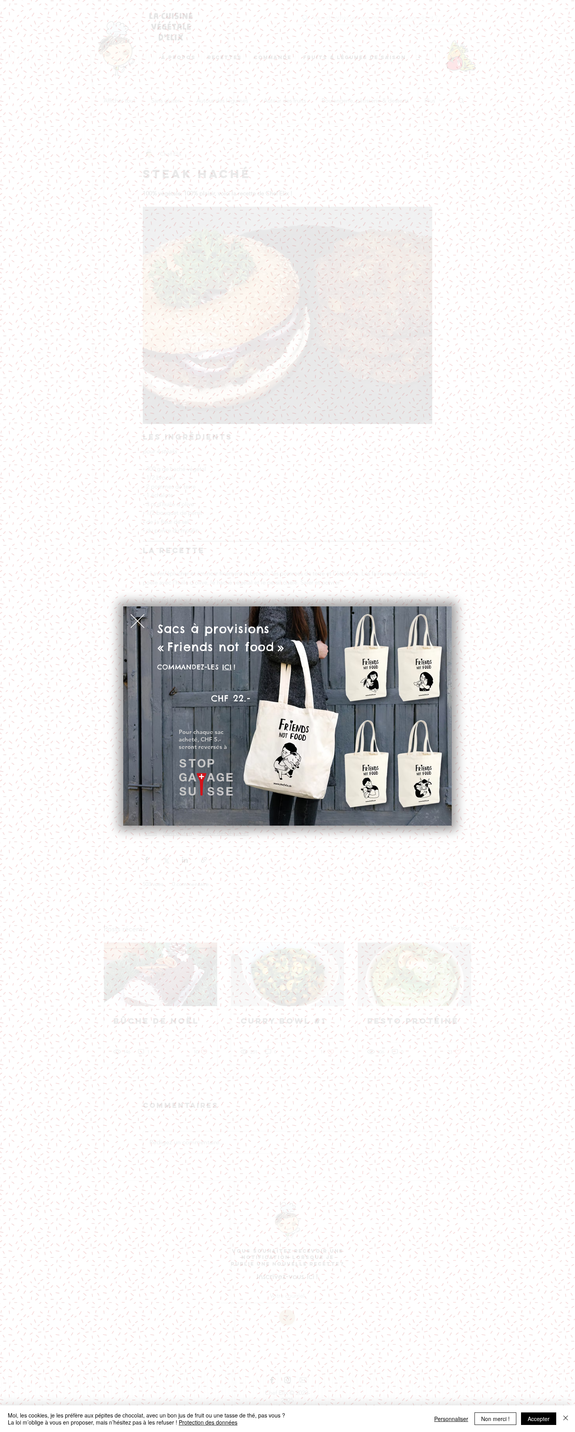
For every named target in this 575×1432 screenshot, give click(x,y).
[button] (137, 621)
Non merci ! (495, 1419)
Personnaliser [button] (451, 1419)
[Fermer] (565, 1419)
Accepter (539, 1419)
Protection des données (208, 1422)
